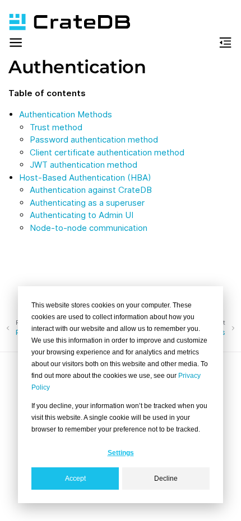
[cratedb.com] (64, 22)
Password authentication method (94, 139)
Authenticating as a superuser (87, 202)
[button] (15, 44)
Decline (166, 478)
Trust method (56, 127)
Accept (75, 478)
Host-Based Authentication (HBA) (85, 177)
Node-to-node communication (88, 227)
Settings (121, 453)
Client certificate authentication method (107, 152)
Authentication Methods (65, 114)
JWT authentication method (83, 164)
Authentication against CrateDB (91, 189)
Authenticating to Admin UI (81, 215)
